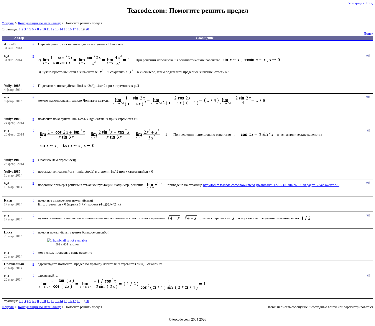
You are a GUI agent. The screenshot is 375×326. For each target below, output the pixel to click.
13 (57, 29)
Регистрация (355, 3)
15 (65, 29)
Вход (369, 3)
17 (74, 29)
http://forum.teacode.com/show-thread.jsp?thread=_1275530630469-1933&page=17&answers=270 (271, 185)
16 (70, 29)
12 (52, 29)
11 (48, 29)
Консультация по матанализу (39, 23)
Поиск (368, 33)
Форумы (8, 23)
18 (78, 29)
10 (44, 29)
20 (87, 29)
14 (61, 29)
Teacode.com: (148, 10)
